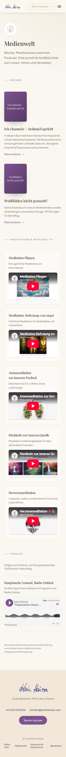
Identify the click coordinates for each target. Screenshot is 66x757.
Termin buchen (40, 6)
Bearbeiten (56, 746)
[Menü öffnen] (59, 6)
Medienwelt (21, 746)
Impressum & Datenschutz (36, 746)
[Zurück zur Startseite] (12, 6)
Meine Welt (7, 746)
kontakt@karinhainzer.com (45, 709)
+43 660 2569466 (15, 709)
